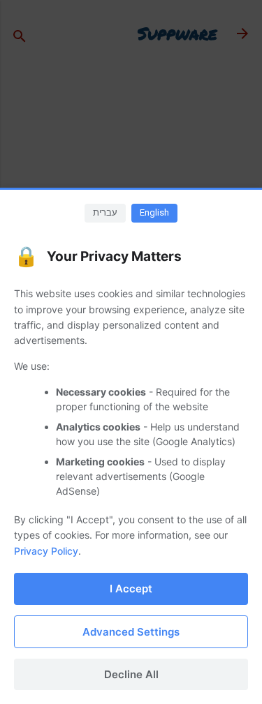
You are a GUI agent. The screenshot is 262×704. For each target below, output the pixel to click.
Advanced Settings (131, 631)
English (154, 212)
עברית (105, 212)
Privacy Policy (46, 551)
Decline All (131, 674)
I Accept (131, 588)
